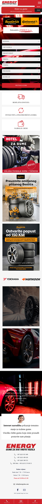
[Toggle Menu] (39, 2)
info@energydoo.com (22, 484)
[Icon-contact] (24, 490)
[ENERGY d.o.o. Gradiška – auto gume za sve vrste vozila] (9, 3)
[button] (5, 306)
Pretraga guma (21, 85)
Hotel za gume (21, 9)
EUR (37, 10)
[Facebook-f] (18, 490)
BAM (37, 6)
